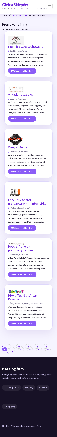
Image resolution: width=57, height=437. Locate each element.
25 (48, 349)
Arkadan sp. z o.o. (20, 94)
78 (6, 352)
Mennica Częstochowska (25, 46)
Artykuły (29, 387)
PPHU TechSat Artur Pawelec (22, 297)
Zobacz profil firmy (22, 71)
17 (28, 346)
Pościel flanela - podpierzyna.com (20, 248)
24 (39, 349)
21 (12, 349)
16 (19, 346)
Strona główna (11, 387)
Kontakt (43, 387)
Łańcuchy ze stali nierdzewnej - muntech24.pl (28, 201)
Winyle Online (18, 147)
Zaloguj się (9, 406)
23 (30, 349)
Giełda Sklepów (15, 4)
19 (45, 346)
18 (37, 346)
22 (21, 349)
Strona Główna (20, 15)
